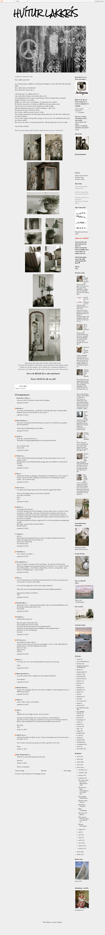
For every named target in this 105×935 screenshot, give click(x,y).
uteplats (79, 740)
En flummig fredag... (86, 278)
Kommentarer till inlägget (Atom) (35, 774)
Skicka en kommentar (23, 767)
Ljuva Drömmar (21, 420)
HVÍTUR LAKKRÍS (46, 13)
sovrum (79, 726)
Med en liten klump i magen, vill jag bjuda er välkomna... (83, 396)
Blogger (59, 922)
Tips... (78, 728)
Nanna (18, 700)
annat (78, 659)
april (80, 840)
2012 (78, 762)
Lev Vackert (80, 701)
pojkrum (79, 715)
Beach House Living (22, 398)
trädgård (79, 733)
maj (80, 837)
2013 (78, 759)
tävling (79, 737)
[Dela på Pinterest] (26, 386)
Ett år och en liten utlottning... (86, 328)
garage (79, 681)
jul (77, 694)
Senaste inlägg (19, 770)
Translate (81, 112)
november (81, 772)
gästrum (79, 683)
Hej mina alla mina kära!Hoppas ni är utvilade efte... (83, 791)
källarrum (80, 696)
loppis (78, 703)
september (82, 778)
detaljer (79, 674)
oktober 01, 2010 (22, 729)
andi (17, 710)
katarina (19, 617)
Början (79, 669)
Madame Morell (21, 687)
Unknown (19, 456)
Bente (18, 659)
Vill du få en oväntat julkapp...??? (86, 350)
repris (78, 722)
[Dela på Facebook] (24, 386)
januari (81, 848)
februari (81, 845)
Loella (18, 436)
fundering (79, 676)
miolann (18, 408)
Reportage (80, 720)
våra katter (80, 749)
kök (78, 699)
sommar (79, 724)
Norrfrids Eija (20, 603)
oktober (81, 775)
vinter (78, 746)
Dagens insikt (81, 672)
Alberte (18, 507)
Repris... (86, 412)
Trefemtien (19, 551)
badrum (79, 663)
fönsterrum (80, 678)
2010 (78, 767)
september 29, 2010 (22, 403)
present (79, 717)
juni (80, 835)
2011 (78, 765)
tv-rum (79, 735)
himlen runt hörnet (21, 673)
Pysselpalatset (20, 562)
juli (80, 832)
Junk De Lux (20, 735)
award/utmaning (82, 661)
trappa (79, 731)
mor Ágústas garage (83, 707)
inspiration (80, 690)
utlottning (80, 742)
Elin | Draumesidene (22, 754)
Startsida (44, 770)
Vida (17, 578)
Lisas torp (19, 487)
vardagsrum (80, 744)
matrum (23, 388)
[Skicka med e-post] (20, 386)
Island (78, 692)
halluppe (79, 687)
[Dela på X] (23, 386)
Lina (17, 473)
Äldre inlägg (67, 770)
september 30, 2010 (22, 415)
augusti (81, 829)
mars (80, 843)
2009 (78, 852)
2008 (78, 854)
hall (78, 685)
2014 (78, 756)
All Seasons (20, 640)
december (81, 770)
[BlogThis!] (21, 386)
